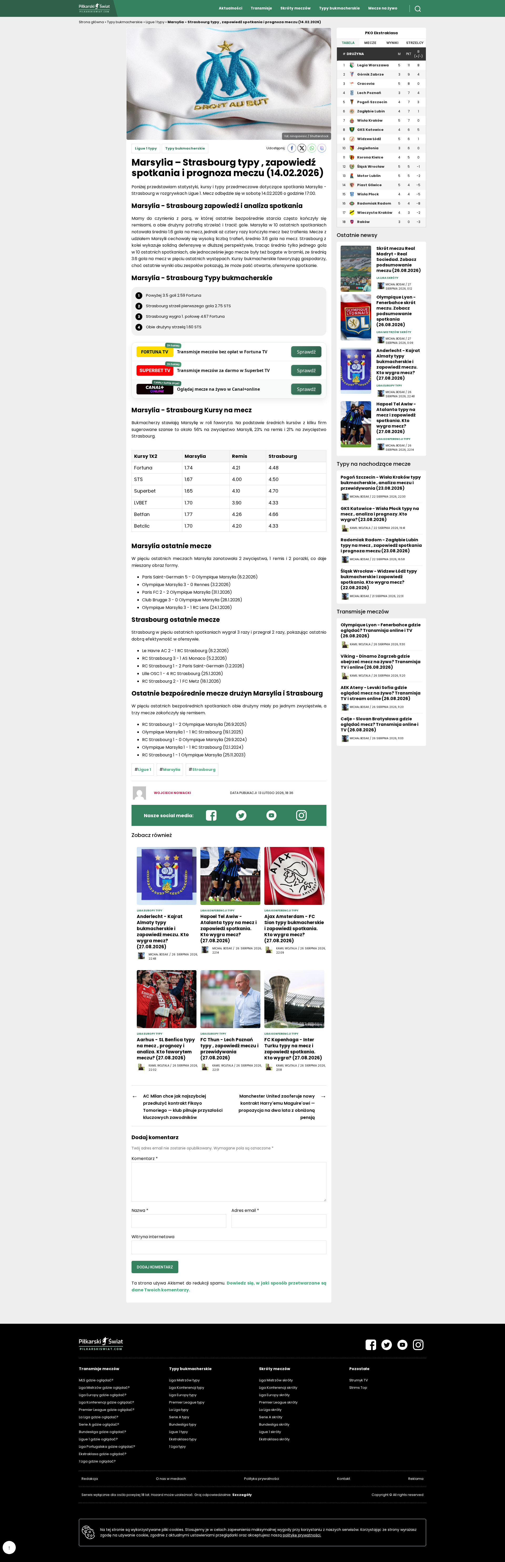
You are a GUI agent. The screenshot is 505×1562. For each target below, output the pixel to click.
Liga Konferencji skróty (278, 1387)
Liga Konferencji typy (186, 1387)
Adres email (245, 1210)
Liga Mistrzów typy (184, 1380)
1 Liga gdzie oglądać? (97, 1461)
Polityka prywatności (261, 1478)
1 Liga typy (177, 1446)
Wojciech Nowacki (172, 793)
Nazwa (140, 1210)
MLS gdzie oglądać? (96, 1380)
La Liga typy (178, 1409)
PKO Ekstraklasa (381, 33)
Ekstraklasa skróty (274, 1439)
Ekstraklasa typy (182, 1439)
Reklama (415, 1478)
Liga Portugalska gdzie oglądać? (107, 1446)
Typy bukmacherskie (339, 8)
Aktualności (230, 8)
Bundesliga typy (182, 1424)
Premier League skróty (278, 1402)
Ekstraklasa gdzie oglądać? (103, 1453)
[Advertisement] (100, 107)
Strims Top (358, 1387)
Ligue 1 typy (155, 21)
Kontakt (343, 1478)
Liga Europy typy (182, 1394)
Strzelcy (414, 43)
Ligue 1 (144, 769)
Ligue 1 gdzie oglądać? (98, 1439)
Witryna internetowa (153, 1236)
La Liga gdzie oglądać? (98, 1417)
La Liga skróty (270, 1409)
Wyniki (392, 43)
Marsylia (171, 769)
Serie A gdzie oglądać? (99, 1424)
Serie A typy (179, 1417)
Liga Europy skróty (274, 1394)
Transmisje (261, 8)
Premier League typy (186, 1402)
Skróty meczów (295, 8)
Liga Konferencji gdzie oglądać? (106, 1402)
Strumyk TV (358, 1380)
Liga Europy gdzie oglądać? (103, 1394)
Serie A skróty (270, 1417)
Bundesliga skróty (274, 1424)
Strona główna (91, 21)
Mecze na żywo (382, 8)
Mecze (370, 43)
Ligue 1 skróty (270, 1431)
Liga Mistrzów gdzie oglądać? (104, 1387)
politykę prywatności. (302, 1535)
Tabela (348, 43)
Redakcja (90, 1478)
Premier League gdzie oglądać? (106, 1409)
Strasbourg (203, 769)
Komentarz (145, 1158)
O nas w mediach (171, 1478)
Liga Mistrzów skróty (276, 1380)
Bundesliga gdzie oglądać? (102, 1431)
